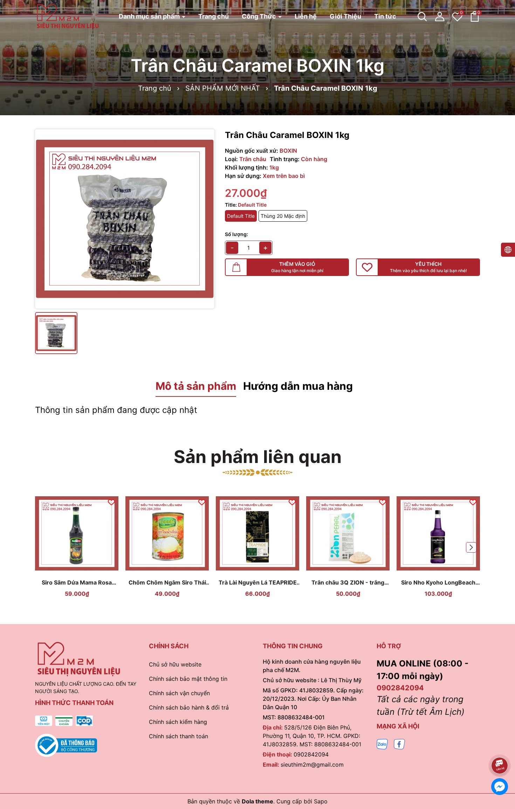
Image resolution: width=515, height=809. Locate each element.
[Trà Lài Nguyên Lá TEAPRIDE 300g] (257, 533)
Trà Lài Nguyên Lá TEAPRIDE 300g (258, 582)
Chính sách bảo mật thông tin (188, 678)
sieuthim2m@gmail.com (312, 764)
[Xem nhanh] (85, 568)
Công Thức (259, 16)
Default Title (241, 216)
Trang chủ (213, 16)
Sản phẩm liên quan (258, 456)
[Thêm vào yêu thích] (111, 501)
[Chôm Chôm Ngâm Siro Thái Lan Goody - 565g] (167, 533)
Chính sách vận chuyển (179, 693)
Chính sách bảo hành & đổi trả (189, 707)
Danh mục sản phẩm (150, 16)
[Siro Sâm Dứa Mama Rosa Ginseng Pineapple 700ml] (76, 533)
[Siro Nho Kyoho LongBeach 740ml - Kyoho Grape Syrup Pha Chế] (438, 533)
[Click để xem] (124, 219)
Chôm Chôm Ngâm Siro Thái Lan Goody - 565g (167, 582)
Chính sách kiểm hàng (178, 721)
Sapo (321, 801)
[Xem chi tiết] (69, 568)
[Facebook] (399, 744)
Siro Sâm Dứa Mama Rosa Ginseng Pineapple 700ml (76, 582)
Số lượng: (236, 234)
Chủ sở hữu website (175, 664)
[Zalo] (382, 744)
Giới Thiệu (345, 16)
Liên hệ (306, 16)
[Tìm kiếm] (422, 16)
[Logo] (68, 16)
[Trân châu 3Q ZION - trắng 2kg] (348, 533)
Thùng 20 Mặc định (283, 216)
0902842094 (311, 754)
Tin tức (385, 16)
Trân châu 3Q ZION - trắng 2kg (347, 582)
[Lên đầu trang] (500, 746)
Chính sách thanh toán (178, 736)
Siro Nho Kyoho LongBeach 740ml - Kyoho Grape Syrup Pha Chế (438, 582)
